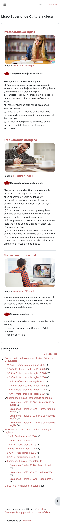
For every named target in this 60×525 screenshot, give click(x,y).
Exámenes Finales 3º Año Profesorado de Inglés (32, 417)
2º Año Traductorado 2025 (21, 452)
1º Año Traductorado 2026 (21, 436)
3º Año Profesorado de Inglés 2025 (26, 389)
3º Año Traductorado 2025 (21, 456)
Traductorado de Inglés (20, 140)
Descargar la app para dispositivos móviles (27, 512)
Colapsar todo (51, 353)
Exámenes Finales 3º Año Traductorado (31, 478)
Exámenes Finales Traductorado (24, 461)
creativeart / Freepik (23, 65)
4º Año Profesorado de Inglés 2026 (26, 377)
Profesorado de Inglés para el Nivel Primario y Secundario (30, 359)
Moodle (27, 520)
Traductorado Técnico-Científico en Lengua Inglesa (28, 431)
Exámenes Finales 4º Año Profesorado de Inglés (32, 424)
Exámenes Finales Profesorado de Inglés (29, 397)
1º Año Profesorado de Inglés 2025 (26, 381)
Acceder (53, 4)
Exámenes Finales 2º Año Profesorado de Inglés (32, 410)
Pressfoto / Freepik (23, 175)
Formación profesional (20, 255)
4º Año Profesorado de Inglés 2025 (26, 393)
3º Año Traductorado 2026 (21, 444)
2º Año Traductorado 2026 (21, 440)
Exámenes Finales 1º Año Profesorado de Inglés (32, 403)
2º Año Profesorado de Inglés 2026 (26, 369)
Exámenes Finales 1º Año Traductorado (31, 465)
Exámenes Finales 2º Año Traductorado (31, 472)
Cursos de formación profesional (22, 485)
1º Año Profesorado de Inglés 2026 (26, 364)
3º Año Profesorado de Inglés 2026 (26, 373)
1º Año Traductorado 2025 (21, 448)
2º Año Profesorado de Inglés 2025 (26, 385)
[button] (41, 4)
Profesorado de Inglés (19, 32)
